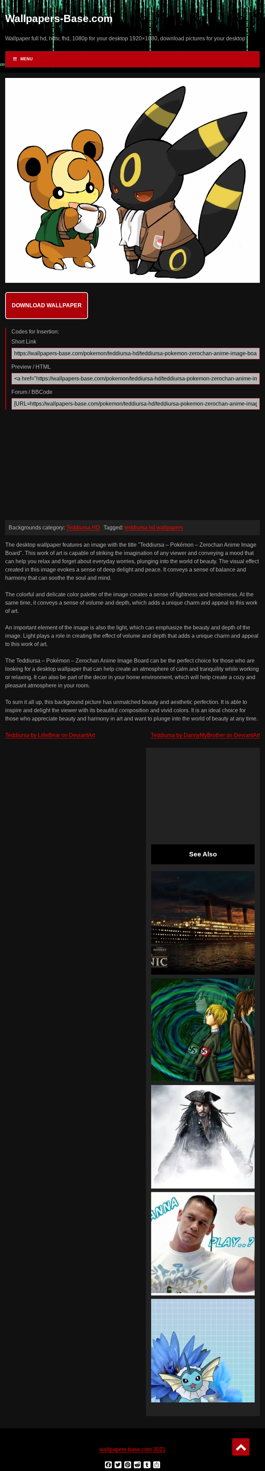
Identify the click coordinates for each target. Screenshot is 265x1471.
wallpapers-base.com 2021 (132, 1449)
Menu (26, 59)
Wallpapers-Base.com (59, 18)
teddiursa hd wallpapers (154, 527)
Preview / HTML (31, 367)
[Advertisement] (132, 466)
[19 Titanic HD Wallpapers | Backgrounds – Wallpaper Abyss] (203, 923)
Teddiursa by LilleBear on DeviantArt (50, 735)
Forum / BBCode (31, 392)
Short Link (23, 342)
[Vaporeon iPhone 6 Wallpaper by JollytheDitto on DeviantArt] (203, 1350)
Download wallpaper (47, 305)
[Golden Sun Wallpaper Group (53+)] (203, 1030)
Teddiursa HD (83, 527)
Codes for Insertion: (35, 332)
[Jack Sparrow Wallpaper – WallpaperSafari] (203, 1137)
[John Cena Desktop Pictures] (203, 1243)
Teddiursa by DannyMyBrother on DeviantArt (205, 735)
